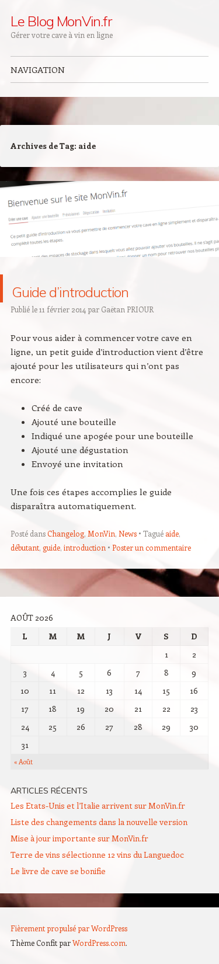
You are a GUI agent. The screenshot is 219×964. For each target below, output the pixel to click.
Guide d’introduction (81, 302)
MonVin (101, 561)
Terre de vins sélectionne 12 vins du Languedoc (97, 882)
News (128, 561)
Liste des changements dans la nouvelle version (99, 849)
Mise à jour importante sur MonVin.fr (79, 866)
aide (172, 561)
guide (51, 575)
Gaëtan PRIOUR (127, 337)
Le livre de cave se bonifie (58, 898)
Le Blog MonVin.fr (61, 21)
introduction (85, 575)
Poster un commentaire (151, 575)
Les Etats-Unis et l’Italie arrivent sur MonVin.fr (98, 833)
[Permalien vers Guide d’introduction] (109, 267)
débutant (25, 575)
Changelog (65, 561)
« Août (23, 789)
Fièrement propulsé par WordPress (69, 956)
